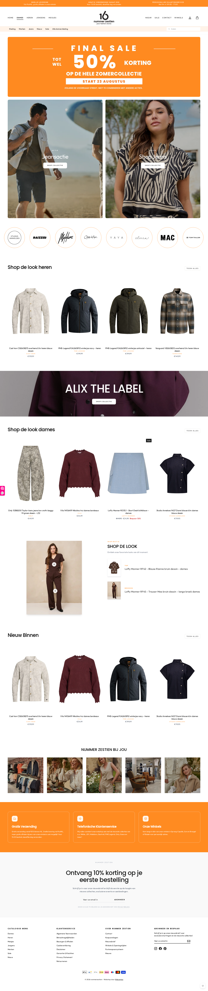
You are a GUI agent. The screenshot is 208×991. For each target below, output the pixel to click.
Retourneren (62, 961)
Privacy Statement (65, 957)
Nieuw (148, 18)
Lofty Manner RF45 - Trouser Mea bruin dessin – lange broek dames (162, 591)
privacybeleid (124, 907)
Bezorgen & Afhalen (65, 941)
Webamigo (119, 979)
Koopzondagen (111, 937)
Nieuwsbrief (110, 941)
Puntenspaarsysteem (114, 949)
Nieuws (108, 953)
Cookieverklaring (64, 945)
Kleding (12, 29)
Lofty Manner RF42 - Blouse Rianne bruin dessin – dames (156, 568)
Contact (167, 18)
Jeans (31, 29)
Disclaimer (61, 949)
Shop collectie (104, 401)
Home (10, 18)
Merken (22, 29)
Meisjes (52, 18)
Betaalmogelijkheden (65, 937)
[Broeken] (55, 591)
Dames (20, 18)
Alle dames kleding (60, 29)
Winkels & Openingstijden (116, 945)
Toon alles (192, 268)
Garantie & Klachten (65, 953)
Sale (157, 18)
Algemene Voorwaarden (67, 933)
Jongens (40, 18)
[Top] (54, 564)
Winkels (178, 18)
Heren (30, 18)
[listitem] (12, 237)
